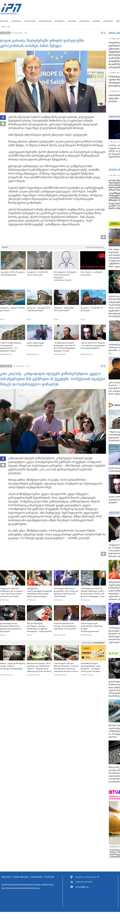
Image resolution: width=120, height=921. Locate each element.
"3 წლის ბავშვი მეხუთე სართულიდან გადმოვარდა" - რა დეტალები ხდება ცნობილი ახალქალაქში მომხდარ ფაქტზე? (11, 349)
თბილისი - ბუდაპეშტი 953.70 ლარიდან (64, 309)
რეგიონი (72, 21)
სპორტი (96, 21)
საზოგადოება (45, 21)
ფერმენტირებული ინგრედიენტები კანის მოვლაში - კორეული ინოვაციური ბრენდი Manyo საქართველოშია (92, 668)
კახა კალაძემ (47, 469)
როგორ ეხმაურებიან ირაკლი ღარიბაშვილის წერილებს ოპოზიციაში (65, 626)
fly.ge (2, 319)
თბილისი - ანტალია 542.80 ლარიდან (12, 309)
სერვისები (36, 875)
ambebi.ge (4, 600)
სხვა (3, 26)
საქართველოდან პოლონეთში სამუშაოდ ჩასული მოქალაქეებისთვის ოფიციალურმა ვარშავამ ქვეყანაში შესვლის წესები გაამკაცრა (93, 631)
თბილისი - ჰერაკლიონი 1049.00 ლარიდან (38, 309)
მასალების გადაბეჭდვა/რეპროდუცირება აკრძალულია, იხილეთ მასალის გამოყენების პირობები (27, 884)
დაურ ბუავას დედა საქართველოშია (35, 344)
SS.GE (5, 247)
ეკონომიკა (84, 21)
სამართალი (30, 21)
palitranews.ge (59, 635)
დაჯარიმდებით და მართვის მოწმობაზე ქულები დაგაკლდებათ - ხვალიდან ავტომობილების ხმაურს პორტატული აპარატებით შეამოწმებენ (12, 631)
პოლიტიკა (16, 21)
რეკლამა (49, 875)
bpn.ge (2, 635)
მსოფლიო (60, 21)
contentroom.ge (6, 675)
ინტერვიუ (114, 116)
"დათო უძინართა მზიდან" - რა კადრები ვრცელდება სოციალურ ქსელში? (93, 345)
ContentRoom (98, 643)
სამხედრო (108, 21)
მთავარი (4, 21)
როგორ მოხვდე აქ (95, 247)
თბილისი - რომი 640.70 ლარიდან (91, 309)
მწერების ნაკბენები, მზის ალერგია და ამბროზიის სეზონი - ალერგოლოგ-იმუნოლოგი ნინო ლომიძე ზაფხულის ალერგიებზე (39, 668)
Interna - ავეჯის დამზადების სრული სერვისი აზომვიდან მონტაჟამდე (12, 666)
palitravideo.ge (6, 354)
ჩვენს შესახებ (21, 875)
